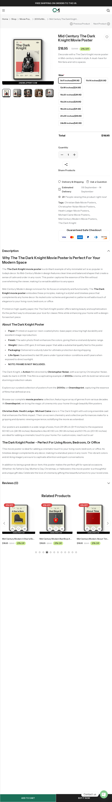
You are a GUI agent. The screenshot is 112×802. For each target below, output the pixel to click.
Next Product (99, 23)
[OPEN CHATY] (104, 794)
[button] (4, 523)
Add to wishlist (107, 37)
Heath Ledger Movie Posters (73, 210)
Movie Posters (25, 19)
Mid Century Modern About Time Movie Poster (83, 538)
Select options (34, 529)
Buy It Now (84, 798)
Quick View (9, 529)
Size (61, 75)
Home (5, 19)
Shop (13, 19)
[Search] (108, 10)
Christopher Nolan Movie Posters (76, 206)
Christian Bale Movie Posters (80, 202)
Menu (3, 10)
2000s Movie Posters (40, 19)
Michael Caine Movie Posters (74, 214)
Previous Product (82, 23)
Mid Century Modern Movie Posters (77, 218)
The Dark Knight (67, 222)
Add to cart (28, 798)
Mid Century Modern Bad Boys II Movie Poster (45, 538)
